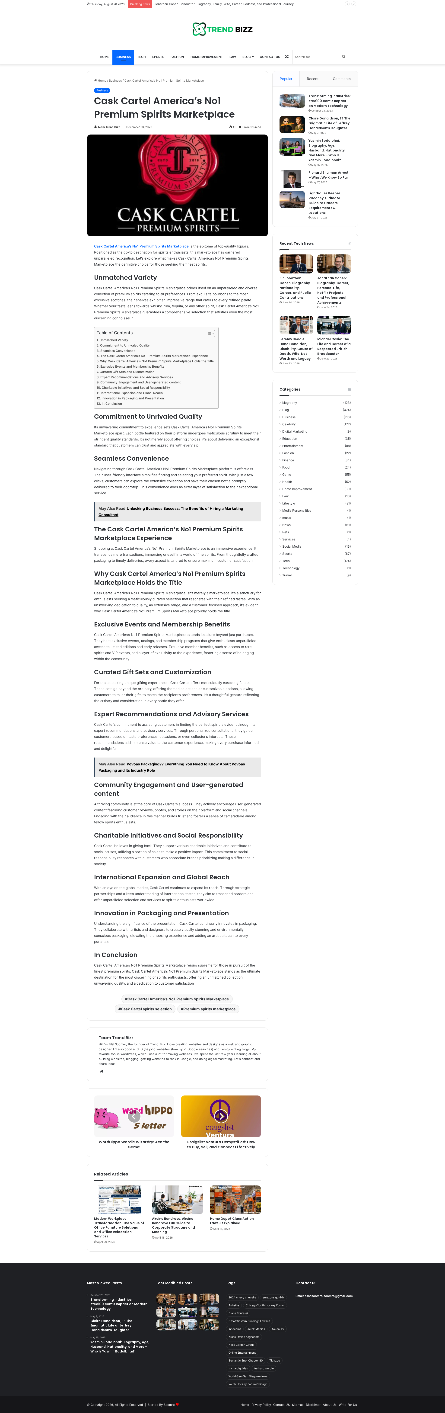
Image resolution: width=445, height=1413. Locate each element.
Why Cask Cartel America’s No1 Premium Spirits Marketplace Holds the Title (157, 361)
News (286, 525)
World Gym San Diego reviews (248, 1376)
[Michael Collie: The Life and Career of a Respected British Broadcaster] (334, 325)
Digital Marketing (294, 431)
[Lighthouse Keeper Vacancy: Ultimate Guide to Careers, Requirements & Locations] (292, 199)
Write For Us (348, 1405)
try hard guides (238, 1368)
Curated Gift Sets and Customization (127, 372)
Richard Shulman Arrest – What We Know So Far (328, 175)
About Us (330, 1405)
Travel (287, 575)
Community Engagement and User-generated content (140, 382)
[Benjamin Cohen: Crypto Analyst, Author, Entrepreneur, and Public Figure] (209, 1312)
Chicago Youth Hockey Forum (265, 1305)
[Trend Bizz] (222, 29)
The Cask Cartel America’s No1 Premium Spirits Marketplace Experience (154, 356)
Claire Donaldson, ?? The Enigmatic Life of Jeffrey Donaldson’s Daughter (329, 123)
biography (289, 403)
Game (286, 474)
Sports (158, 57)
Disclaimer (313, 1405)
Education (289, 438)
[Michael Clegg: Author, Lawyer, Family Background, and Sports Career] (166, 1324)
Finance (288, 460)
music (286, 518)
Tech (141, 57)
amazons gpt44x (273, 1297)
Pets (285, 532)
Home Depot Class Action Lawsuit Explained (232, 1220)
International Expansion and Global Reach (132, 393)
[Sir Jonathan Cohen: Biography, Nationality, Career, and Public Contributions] (296, 263)
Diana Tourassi (238, 1313)
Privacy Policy (261, 1405)
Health (287, 482)
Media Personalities (296, 510)
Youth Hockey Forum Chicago (248, 1384)
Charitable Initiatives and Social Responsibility (136, 387)
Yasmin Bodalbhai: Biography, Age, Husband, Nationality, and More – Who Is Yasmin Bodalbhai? (327, 150)
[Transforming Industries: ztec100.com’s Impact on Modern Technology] (292, 101)
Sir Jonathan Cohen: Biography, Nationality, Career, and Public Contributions (210, 4)
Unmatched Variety (113, 340)
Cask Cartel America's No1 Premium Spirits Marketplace (178, 999)
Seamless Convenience (117, 351)
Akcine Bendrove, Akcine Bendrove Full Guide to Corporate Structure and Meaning (173, 1225)
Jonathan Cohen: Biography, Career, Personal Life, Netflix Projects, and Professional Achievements (333, 290)
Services (288, 539)
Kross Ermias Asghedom (244, 1337)
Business (123, 57)
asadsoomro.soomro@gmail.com (329, 1296)
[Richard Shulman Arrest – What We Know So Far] (292, 179)
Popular (286, 79)
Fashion (177, 57)
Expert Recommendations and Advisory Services (136, 377)
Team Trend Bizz (109, 127)
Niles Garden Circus (241, 1344)
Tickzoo (274, 1360)
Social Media (291, 546)
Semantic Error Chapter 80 (246, 1360)
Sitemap (298, 1405)
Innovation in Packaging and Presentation (133, 398)
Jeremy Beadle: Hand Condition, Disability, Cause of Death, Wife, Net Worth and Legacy (296, 349)
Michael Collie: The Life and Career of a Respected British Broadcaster (334, 346)
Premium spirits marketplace (209, 1009)
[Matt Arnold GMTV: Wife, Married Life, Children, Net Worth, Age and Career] (209, 1324)
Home (104, 57)
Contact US (270, 57)
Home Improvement (207, 57)
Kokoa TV (277, 1329)
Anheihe (234, 1305)
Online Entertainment (242, 1352)
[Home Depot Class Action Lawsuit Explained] (235, 1199)
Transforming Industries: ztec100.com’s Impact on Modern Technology (329, 101)
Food (285, 467)
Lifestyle (288, 503)
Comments (342, 79)
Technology (291, 568)
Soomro (169, 1405)
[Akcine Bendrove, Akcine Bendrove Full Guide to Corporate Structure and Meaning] (177, 1199)
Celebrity (289, 424)
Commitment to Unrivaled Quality (125, 345)
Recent (312, 79)
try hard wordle (264, 1368)
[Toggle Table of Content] (208, 333)
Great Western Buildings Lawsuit (249, 1321)
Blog (246, 57)
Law (232, 57)
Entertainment (292, 446)
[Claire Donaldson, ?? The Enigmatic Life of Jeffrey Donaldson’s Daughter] (292, 124)
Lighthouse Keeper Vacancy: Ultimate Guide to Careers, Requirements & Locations (324, 203)
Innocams (235, 1329)
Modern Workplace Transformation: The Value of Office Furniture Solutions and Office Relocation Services (119, 1227)
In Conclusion (112, 403)
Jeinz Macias (256, 1329)
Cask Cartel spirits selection (146, 1009)
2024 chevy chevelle (242, 1297)
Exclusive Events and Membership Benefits (132, 366)
